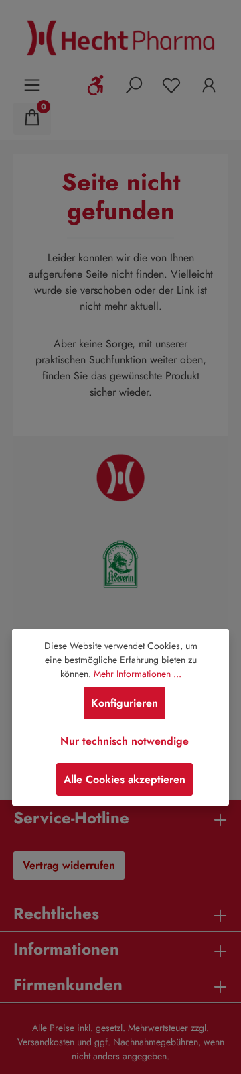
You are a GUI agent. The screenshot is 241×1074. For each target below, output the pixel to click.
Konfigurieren (124, 703)
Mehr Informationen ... (137, 673)
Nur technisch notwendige (124, 741)
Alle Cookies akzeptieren (124, 779)
